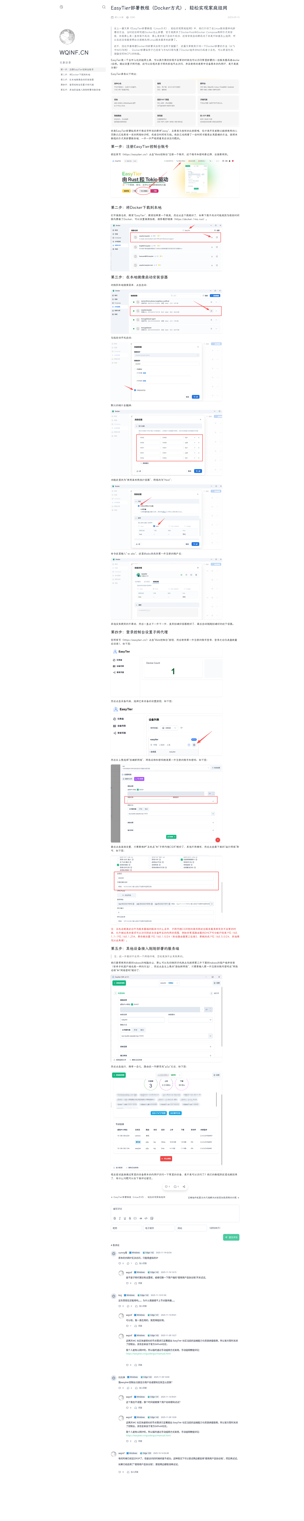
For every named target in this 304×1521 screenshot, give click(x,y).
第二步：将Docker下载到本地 (75, 74)
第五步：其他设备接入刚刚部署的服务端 (80, 89)
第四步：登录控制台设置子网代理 (77, 84)
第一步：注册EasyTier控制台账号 (77, 69)
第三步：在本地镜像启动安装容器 (77, 79)
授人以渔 (119, 17)
